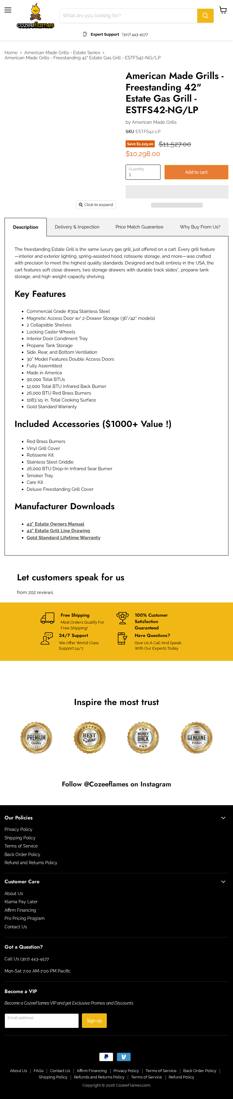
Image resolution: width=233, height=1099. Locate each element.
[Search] (205, 16)
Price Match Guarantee (140, 227)
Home (11, 52)
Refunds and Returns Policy (99, 1077)
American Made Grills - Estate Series (62, 52)
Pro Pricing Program (25, 918)
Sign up (94, 1020)
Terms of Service (21, 846)
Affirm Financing (20, 910)
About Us (14, 893)
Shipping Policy (20, 837)
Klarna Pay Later (21, 901)
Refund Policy (181, 1077)
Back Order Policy (22, 854)
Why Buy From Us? (200, 227)
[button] (177, 191)
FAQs (38, 1070)
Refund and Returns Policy (31, 862)
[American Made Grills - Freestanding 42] (13, 80)
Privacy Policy (18, 829)
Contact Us (16, 926)
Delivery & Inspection (77, 227)
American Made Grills (154, 122)
